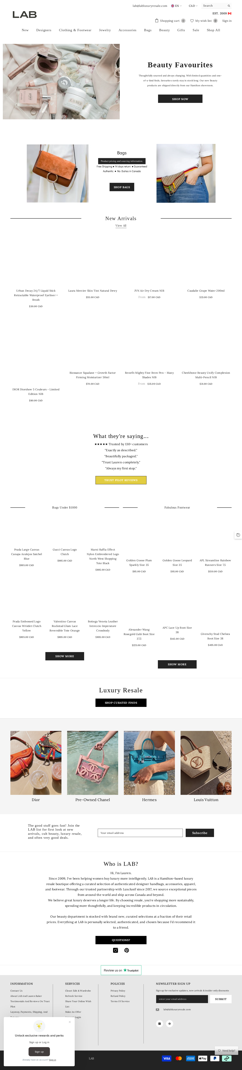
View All (121, 225)
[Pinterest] (127, 950)
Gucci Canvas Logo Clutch (65, 552)
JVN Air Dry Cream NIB (149, 290)
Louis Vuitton (206, 800)
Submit (220, 999)
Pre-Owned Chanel (92, 800)
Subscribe (200, 833)
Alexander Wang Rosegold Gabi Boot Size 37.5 (139, 634)
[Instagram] (115, 950)
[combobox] (213, 6)
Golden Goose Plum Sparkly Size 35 (139, 563)
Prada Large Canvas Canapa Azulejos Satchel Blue (26, 554)
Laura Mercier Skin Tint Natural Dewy (92, 290)
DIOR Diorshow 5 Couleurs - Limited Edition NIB (36, 392)
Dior (36, 800)
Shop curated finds (121, 702)
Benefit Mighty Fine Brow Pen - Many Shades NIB (149, 375)
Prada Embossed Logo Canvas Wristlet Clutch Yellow (26, 626)
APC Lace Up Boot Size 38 (177, 630)
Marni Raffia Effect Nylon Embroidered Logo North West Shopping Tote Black (103, 556)
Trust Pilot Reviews (120, 480)
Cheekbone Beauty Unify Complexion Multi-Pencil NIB (206, 375)
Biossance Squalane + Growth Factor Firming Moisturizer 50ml (93, 375)
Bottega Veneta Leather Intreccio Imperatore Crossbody (103, 626)
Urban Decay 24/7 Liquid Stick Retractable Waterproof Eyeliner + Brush (36, 295)
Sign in (227, 21)
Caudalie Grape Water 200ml (206, 290)
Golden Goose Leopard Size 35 (177, 563)
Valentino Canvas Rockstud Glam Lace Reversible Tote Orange (65, 626)
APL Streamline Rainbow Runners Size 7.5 (215, 563)
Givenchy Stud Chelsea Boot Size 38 (215, 636)
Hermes (149, 800)
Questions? (121, 940)
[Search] (216, 6)
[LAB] (62, 81)
